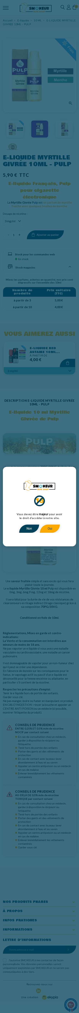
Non (29, 528)
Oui (50, 528)
